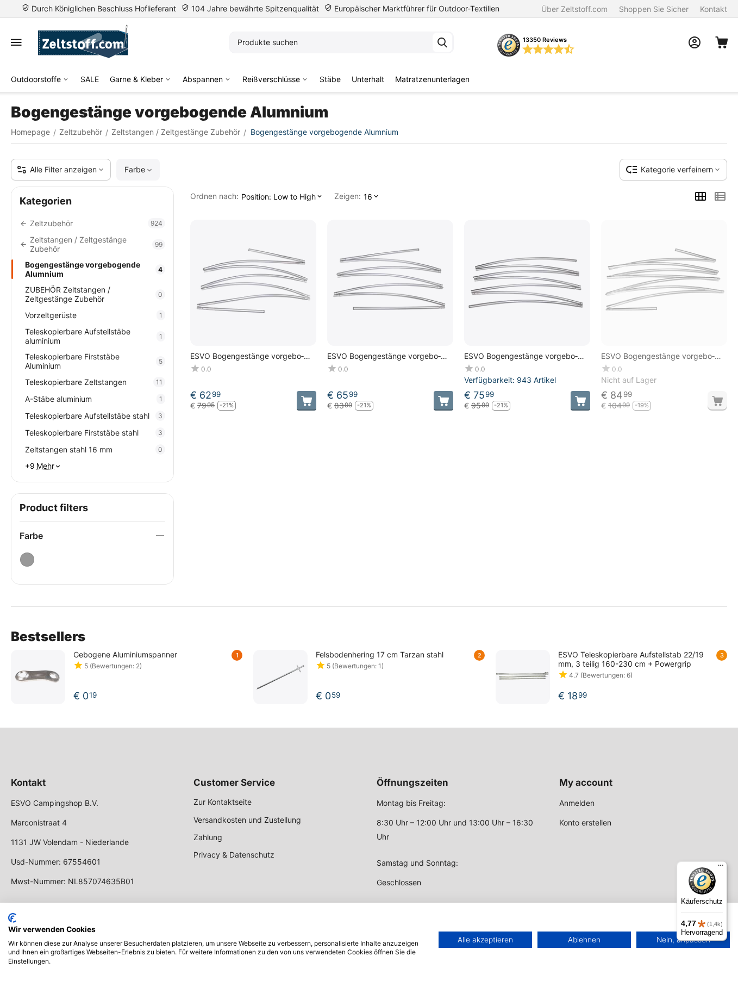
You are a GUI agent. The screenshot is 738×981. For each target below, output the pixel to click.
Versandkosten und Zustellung (247, 819)
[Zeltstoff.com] (88, 42)
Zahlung (207, 837)
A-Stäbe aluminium (93, 398)
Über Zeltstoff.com (574, 9)
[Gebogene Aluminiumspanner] (38, 677)
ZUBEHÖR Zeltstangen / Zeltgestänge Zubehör (93, 294)
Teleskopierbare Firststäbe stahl (93, 432)
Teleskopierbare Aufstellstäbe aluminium (93, 336)
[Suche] (442, 42)
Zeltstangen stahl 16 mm (93, 449)
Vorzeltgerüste (93, 315)
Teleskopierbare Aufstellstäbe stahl (93, 415)
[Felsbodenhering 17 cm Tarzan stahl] (280, 677)
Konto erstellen (585, 822)
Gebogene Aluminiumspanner (125, 654)
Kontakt (713, 9)
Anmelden (577, 803)
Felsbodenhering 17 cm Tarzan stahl (379, 654)
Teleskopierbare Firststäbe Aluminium (93, 361)
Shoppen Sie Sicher (654, 9)
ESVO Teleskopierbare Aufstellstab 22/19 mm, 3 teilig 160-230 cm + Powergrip (631, 659)
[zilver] (27, 559)
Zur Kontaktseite (222, 801)
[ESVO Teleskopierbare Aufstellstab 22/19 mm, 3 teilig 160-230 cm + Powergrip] (523, 677)
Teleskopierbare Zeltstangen (93, 382)
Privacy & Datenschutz (233, 854)
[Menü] (720, 867)
